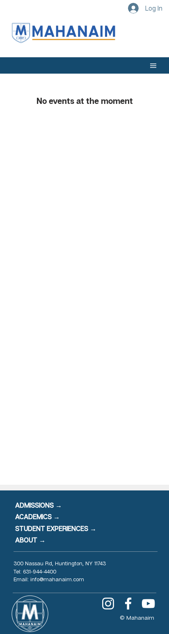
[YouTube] (148, 604)
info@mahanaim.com (57, 579)
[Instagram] (108, 604)
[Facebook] (128, 604)
